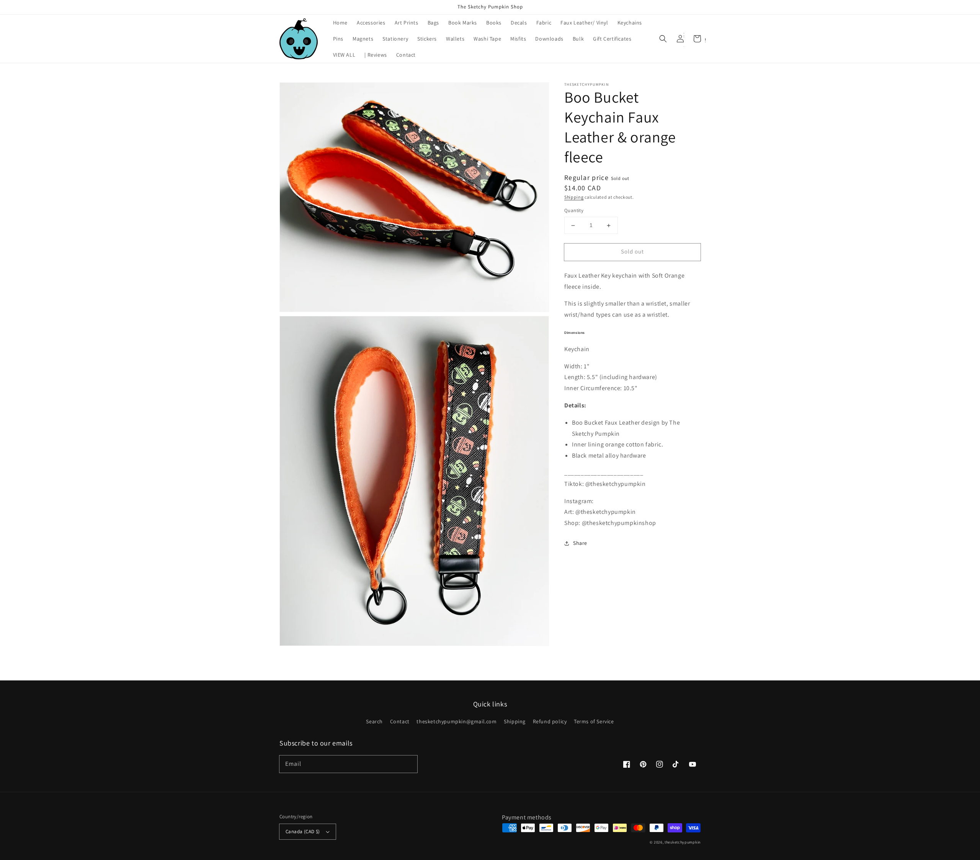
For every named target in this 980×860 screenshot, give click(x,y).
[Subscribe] (408, 763)
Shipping (574, 197)
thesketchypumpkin (683, 842)
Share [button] (580, 543)
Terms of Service (594, 721)
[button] (663, 38)
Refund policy (550, 721)
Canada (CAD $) (303, 831)
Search (374, 721)
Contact (400, 721)
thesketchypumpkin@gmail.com (456, 721)
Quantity (573, 211)
